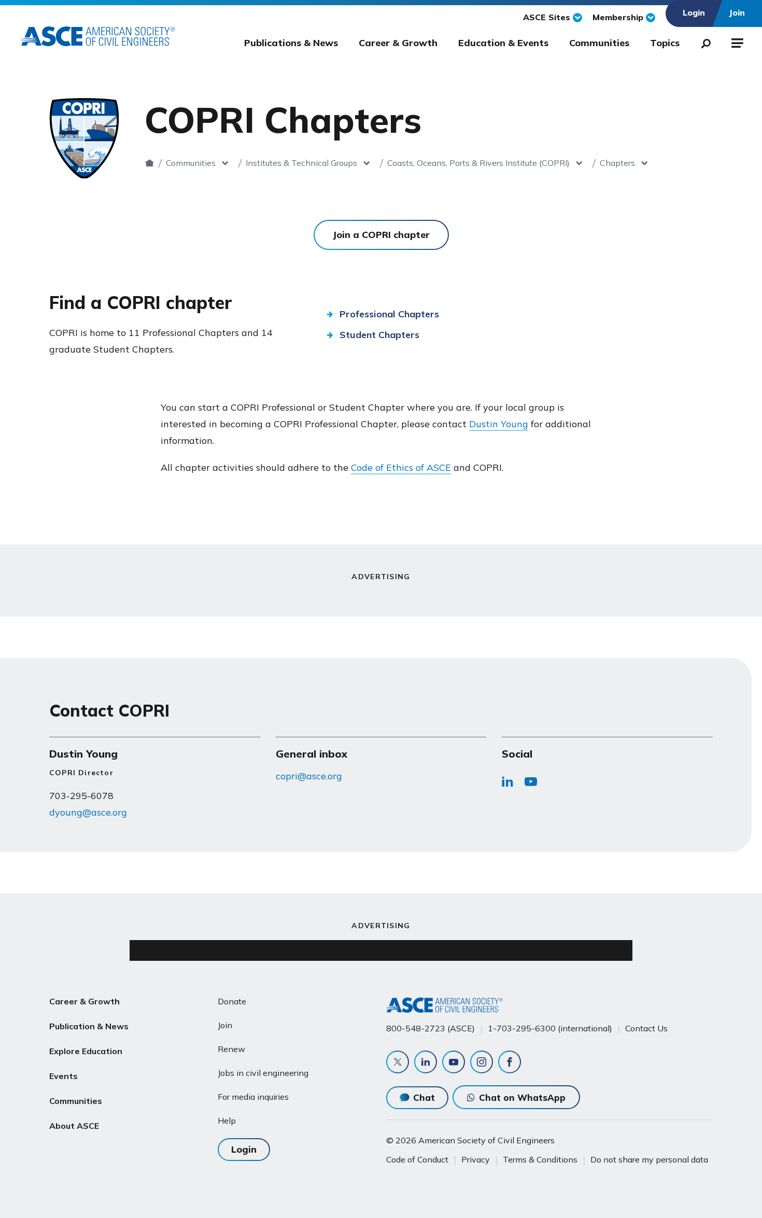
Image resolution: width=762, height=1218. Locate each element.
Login (244, 1149)
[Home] (149, 162)
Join (225, 1025)
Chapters (617, 163)
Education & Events (503, 43)
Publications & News (291, 43)
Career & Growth (398, 43)
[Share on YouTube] (531, 784)
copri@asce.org (309, 776)
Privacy (475, 1159)
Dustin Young (498, 424)
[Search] (703, 41)
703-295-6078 (81, 796)
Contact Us (646, 1028)
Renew (231, 1049)
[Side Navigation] (736, 41)
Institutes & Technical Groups (301, 163)
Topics (665, 43)
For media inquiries (253, 1096)
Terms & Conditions (540, 1159)
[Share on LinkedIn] (507, 784)
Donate (232, 1001)
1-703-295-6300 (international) (550, 1028)
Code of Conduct (417, 1159)
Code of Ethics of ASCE (401, 467)
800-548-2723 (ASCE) (430, 1028)
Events (63, 1076)
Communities (599, 43)
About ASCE (74, 1126)
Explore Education (85, 1051)
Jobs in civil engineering (263, 1073)
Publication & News (89, 1026)
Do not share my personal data (649, 1159)
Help (227, 1120)
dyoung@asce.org (88, 812)
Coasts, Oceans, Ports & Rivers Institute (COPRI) (478, 163)
